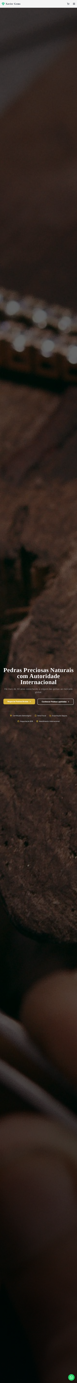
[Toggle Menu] (74, 4)
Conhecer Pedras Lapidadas (54, 702)
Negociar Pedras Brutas (17, 701)
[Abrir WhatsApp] (71, 1377)
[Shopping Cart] (68, 4)
